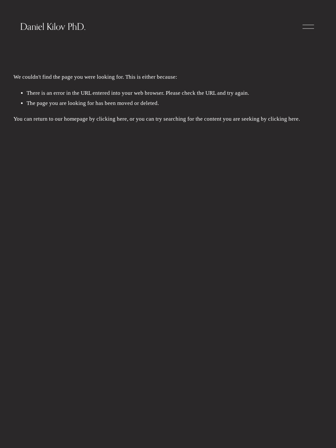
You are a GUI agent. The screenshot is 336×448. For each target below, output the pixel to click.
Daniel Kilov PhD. (53, 26)
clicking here (111, 119)
